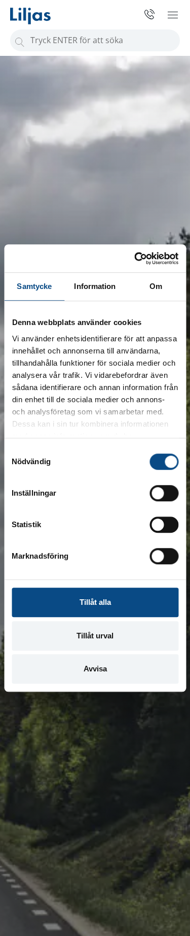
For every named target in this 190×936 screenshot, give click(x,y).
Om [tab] (155, 286)
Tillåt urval (95, 635)
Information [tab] (95, 286)
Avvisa (95, 668)
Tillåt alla (95, 602)
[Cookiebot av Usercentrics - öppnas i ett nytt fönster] (135, 258)
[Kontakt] (146, 14)
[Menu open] (173, 15)
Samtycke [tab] (34, 286)
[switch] (163, 493)
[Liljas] (40, 12)
